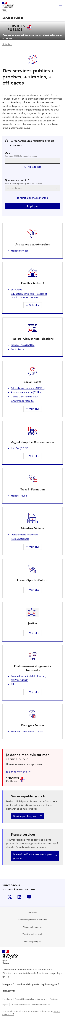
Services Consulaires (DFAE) (26, 731)
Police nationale (20, 539)
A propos (32, 912)
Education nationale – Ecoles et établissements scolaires (29, 295)
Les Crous (16, 289)
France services (19, 250)
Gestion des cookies (41, 1004)
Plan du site (7, 999)
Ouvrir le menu (61, 4)
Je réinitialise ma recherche (32, 198)
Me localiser (34, 167)
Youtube (29, 896)
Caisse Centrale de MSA (24, 396)
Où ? (7, 153)
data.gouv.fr (9, 990)
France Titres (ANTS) (22, 345)
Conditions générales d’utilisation (32, 919)
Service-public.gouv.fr (25, 816)
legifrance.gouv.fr (50, 984)
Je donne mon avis (16, 771)
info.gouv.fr (8, 984)
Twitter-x (9, 896)
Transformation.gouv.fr (33, 934)
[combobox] (32, 161)
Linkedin (19, 896)
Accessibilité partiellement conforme (31, 999)
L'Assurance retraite (22, 401)
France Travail (19, 495)
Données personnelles (20, 1004)
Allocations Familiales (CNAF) (27, 388)
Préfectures (17, 349)
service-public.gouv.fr (28, 984)
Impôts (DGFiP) (19, 448)
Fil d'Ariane (7, 44)
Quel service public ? (17, 180)
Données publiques (32, 941)
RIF (12, 684)
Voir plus (34, 305)
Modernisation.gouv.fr (32, 927)
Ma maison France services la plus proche (32, 856)
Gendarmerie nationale (24, 534)
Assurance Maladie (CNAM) (26, 392)
